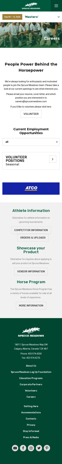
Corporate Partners (31, 384)
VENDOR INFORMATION (31, 271)
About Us (31, 366)
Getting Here (31, 406)
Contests (31, 418)
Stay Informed (31, 431)
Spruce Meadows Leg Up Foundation (31, 372)
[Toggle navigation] (56, 5)
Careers (31, 397)
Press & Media (31, 437)
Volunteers (31, 390)
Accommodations (31, 412)
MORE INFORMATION (31, 305)
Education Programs (31, 378)
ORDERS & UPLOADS (33, 237)
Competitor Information (31, 230)
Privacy (31, 425)
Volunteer (31, 113)
